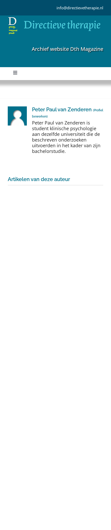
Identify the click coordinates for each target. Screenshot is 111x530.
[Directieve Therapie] (54, 18)
